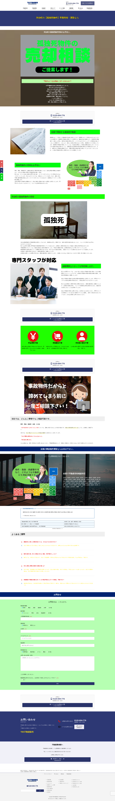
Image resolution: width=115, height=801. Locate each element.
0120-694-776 (80, 720)
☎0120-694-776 (32, 786)
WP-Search (50, 798)
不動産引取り (61, 781)
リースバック (49, 783)
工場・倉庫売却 (50, 788)
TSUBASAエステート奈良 (77, 783)
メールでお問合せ (88, 3)
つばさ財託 (74, 785)
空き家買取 (61, 779)
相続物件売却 (49, 786)
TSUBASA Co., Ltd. (75, 786)
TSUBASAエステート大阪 (77, 781)
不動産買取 (49, 779)
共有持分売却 (49, 790)
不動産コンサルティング (63, 783)
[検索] (40, 790)
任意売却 (48, 792)
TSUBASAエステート (76, 779)
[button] (79, 727)
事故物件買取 (49, 781)
